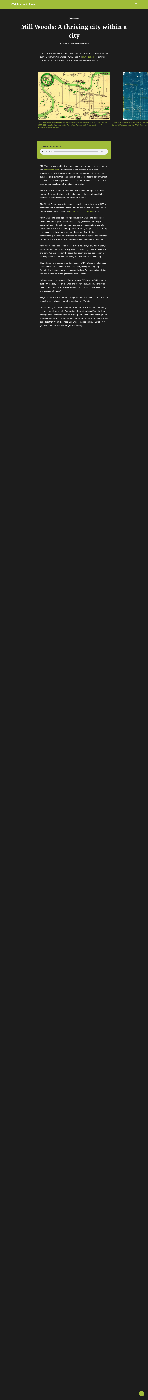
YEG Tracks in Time (23, 4)
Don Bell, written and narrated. (75, 43)
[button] (136, 4)
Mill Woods (74, 18)
